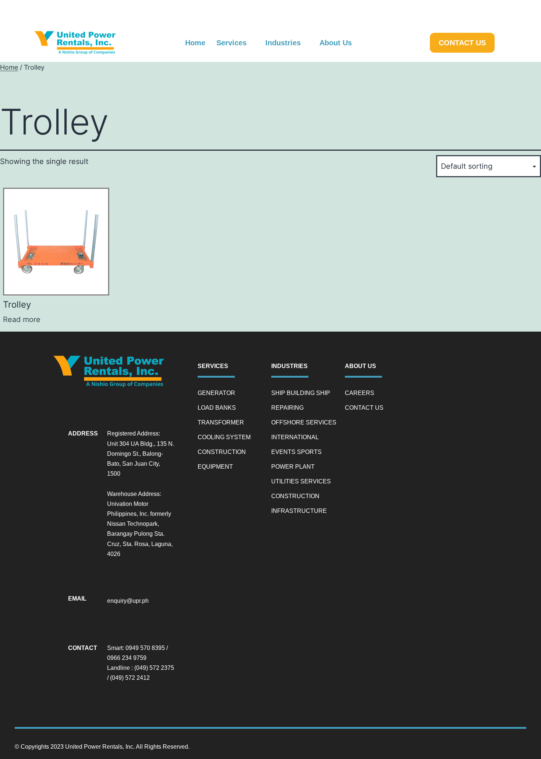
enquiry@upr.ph (128, 601)
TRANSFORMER (221, 422)
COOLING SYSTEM (224, 437)
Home (9, 67)
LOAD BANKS (217, 408)
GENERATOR (216, 393)
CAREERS (359, 393)
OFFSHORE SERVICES (303, 422)
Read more (21, 319)
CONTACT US (364, 408)
